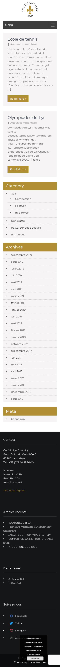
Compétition (23, 199)
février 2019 (18, 302)
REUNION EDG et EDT (20, 522)
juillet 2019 (17, 268)
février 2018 (18, 330)
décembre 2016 (21, 391)
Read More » (18, 98)
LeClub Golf (14, 583)
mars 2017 (17, 378)
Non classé (18, 220)
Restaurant (18, 234)
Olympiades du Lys (26, 117)
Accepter (35, 658)
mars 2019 (17, 296)
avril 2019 (16, 289)
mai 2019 (16, 282)
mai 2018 (16, 323)
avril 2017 (16, 371)
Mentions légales (14, 490)
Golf (13, 193)
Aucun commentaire (23, 44)
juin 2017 (16, 357)
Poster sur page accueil (26, 227)
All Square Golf (16, 579)
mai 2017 (16, 364)
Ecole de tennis (23, 39)
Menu (9, 25)
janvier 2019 (18, 309)
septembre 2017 (21, 350)
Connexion (18, 419)
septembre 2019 (21, 254)
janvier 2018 (18, 337)
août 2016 (17, 398)
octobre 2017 (19, 344)
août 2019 (17, 261)
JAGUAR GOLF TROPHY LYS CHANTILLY (29, 534)
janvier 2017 (18, 385)
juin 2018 (16, 316)
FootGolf (20, 205)
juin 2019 (16, 275)
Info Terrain (22, 212)
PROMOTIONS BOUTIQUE (22, 547)
